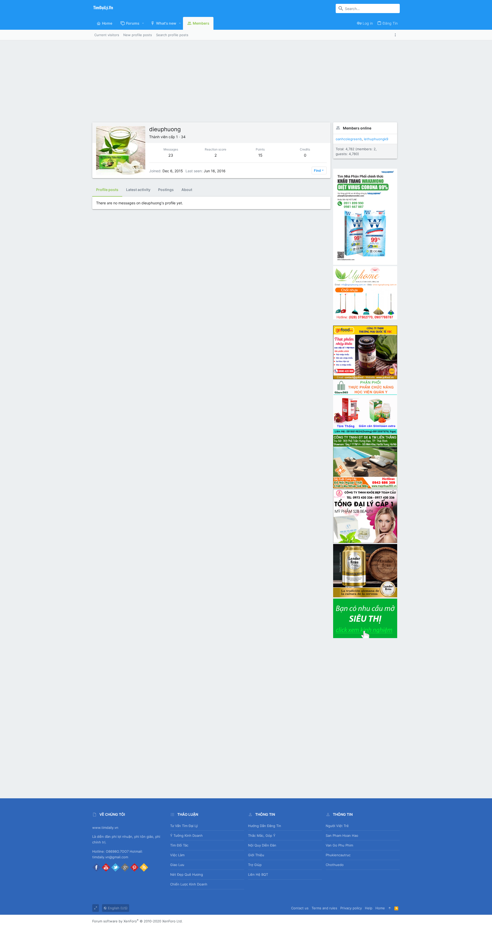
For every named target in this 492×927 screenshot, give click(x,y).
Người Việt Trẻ (337, 826)
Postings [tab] (166, 189)
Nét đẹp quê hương (186, 874)
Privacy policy (351, 908)
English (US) (117, 908)
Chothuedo (335, 865)
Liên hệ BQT (258, 874)
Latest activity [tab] (138, 189)
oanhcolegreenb (349, 139)
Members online (357, 128)
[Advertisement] (246, 84)
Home (380, 908)
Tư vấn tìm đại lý (184, 826)
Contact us (300, 908)
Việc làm (177, 855)
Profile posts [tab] (107, 189)
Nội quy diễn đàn (262, 845)
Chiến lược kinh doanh (188, 884)
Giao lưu (177, 865)
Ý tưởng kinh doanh (186, 835)
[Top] (389, 908)
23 (170, 155)
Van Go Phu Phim (339, 845)
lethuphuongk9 (376, 139)
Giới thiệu (256, 855)
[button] (143, 23)
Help (368, 908)
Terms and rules (324, 908)
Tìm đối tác (179, 845)
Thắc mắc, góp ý (261, 835)
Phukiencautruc (338, 855)
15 (260, 155)
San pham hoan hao (342, 835)
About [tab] (186, 189)
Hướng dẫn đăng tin (264, 826)
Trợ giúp (255, 865)
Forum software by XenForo (137, 921)
